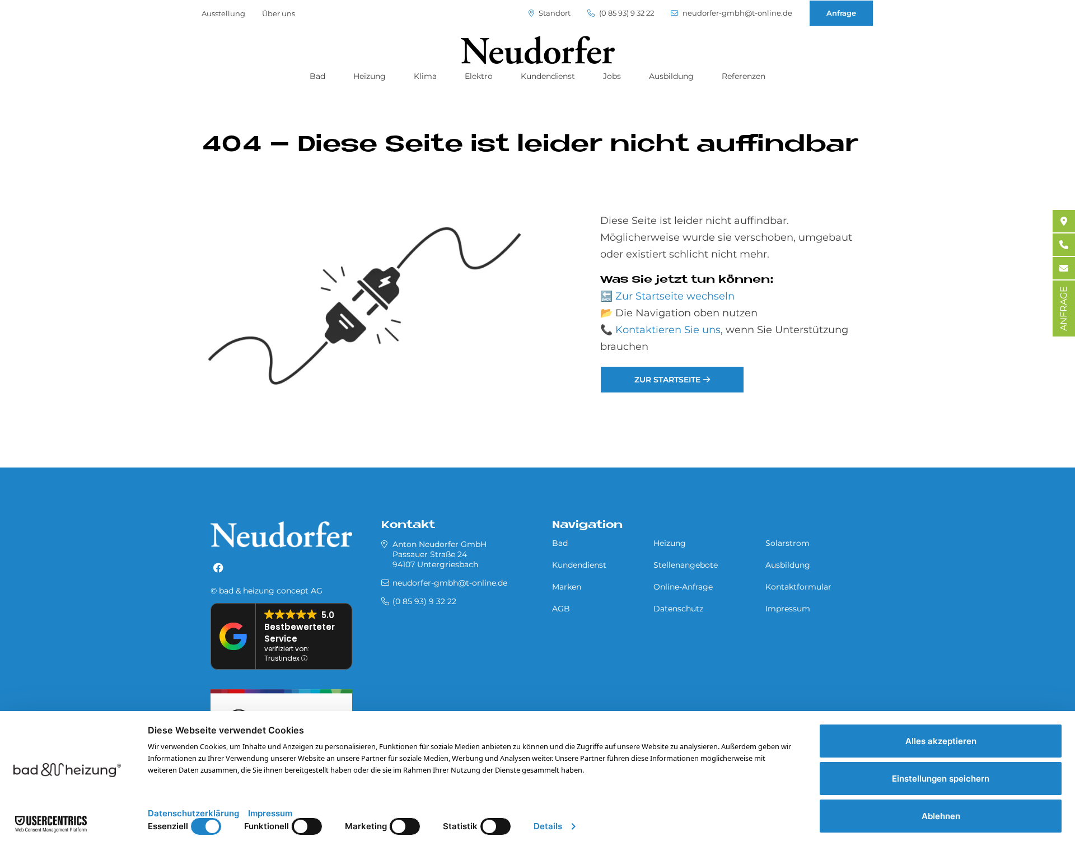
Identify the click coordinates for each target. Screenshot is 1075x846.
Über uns (278, 13)
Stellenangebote (685, 565)
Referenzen (743, 76)
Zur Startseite (667, 380)
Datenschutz (678, 609)
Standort (554, 13)
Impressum (787, 609)
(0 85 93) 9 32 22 (625, 13)
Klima (425, 76)
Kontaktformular (798, 587)
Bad (317, 76)
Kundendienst (548, 76)
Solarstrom (787, 543)
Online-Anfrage (683, 587)
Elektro (479, 76)
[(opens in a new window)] (218, 568)
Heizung (369, 76)
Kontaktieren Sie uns (668, 330)
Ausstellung (223, 13)
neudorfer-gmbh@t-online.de (736, 13)
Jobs (612, 76)
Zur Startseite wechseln (675, 296)
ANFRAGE (1063, 308)
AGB (561, 609)
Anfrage (841, 12)
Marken (566, 587)
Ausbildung (671, 76)
